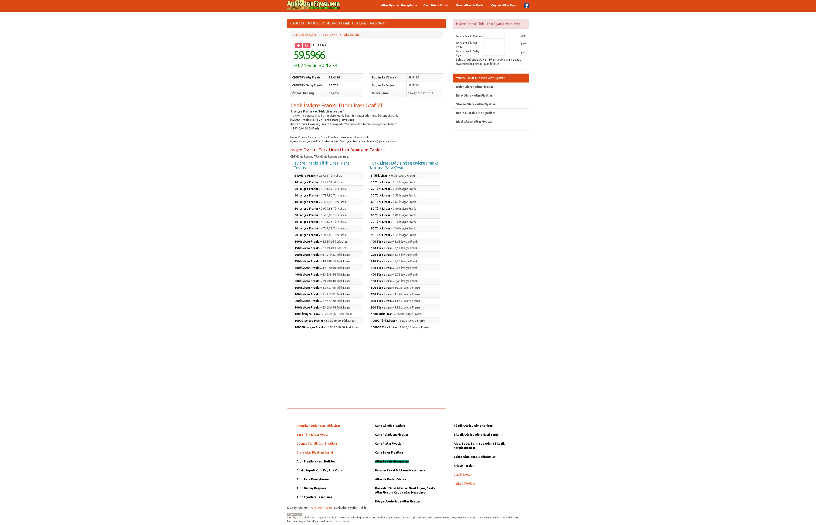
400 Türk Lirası (381, 274)
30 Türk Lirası (380, 195)
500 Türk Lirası (381, 281)
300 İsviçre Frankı (307, 268)
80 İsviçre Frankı (306, 228)
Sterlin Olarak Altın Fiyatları (476, 104)
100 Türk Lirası (381, 241)
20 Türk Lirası (380, 189)
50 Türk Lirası (380, 208)
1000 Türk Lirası (382, 314)
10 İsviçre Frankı (306, 182)
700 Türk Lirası (381, 294)
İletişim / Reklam (464, 483)
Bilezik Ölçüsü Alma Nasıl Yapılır (477, 434)
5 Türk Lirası (379, 175)
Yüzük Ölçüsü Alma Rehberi (473, 425)
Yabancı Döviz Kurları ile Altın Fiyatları (480, 78)
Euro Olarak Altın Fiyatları (474, 95)
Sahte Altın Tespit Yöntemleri (475, 456)
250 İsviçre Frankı (307, 261)
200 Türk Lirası (381, 254)
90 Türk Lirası (380, 235)
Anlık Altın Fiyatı (321, 507)
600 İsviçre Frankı (307, 287)
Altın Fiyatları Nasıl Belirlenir (317, 461)
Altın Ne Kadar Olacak (390, 479)
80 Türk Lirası (380, 228)
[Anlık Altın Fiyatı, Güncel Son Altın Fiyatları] (313, 5)
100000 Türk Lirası (384, 327)
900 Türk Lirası (381, 307)
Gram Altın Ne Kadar (470, 5)
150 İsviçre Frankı (307, 248)
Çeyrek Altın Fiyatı (504, 5)
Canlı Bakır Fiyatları (389, 452)
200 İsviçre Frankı (307, 254)
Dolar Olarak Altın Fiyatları (475, 86)
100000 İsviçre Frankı (310, 327)
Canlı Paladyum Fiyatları (392, 434)
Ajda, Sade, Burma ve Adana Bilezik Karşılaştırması (479, 446)
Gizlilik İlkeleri (463, 474)
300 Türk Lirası (381, 268)
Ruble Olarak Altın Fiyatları (475, 113)
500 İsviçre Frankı (307, 281)
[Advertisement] (366, 373)
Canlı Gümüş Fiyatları (390, 425)
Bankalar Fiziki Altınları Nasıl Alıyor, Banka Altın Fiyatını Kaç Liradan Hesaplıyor (405, 490)
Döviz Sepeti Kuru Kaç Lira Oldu (319, 470)
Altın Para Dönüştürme (312, 479)
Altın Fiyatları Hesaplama (399, 5)
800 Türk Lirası (381, 301)
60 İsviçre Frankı (306, 215)
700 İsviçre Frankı (307, 294)
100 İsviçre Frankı (307, 241)
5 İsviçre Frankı (305, 175)
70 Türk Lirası (380, 221)
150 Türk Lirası (381, 248)
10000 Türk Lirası (383, 320)
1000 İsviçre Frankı (308, 314)
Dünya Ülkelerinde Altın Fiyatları (398, 501)
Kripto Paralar (464, 465)
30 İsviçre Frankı (306, 195)
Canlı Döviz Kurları (436, 5)
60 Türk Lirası (380, 215)
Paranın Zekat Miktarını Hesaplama (400, 470)
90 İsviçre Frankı (306, 235)
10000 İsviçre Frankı (309, 320)
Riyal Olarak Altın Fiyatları (474, 121)
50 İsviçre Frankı (306, 208)
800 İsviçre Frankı (307, 301)
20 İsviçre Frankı (306, 189)
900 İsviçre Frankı (307, 307)
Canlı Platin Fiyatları (389, 443)
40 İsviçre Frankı (306, 202)
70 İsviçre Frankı (306, 221)
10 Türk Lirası (380, 182)
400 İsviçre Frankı (307, 274)
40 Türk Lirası (380, 202)
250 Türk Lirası (381, 261)
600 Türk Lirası (381, 287)
